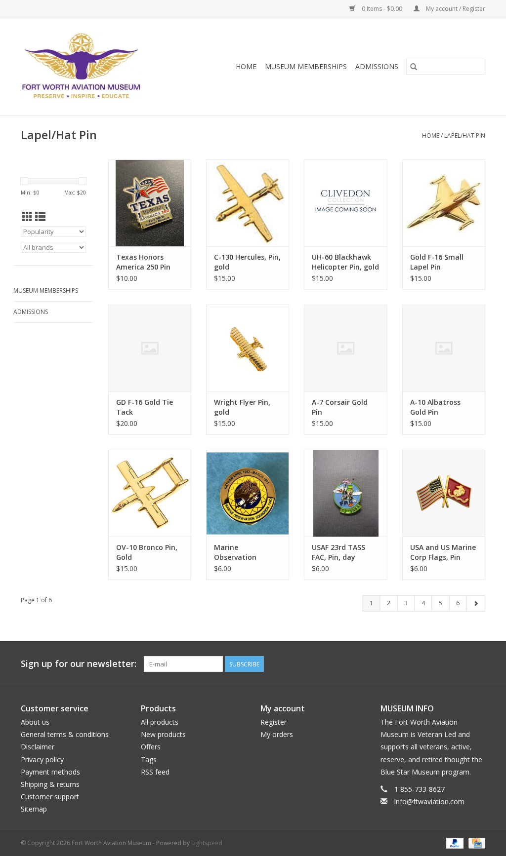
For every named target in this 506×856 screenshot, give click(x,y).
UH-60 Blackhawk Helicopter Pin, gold (345, 262)
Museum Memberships (306, 66)
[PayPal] (454, 842)
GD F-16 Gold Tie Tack (144, 407)
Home (246, 66)
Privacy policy (42, 759)
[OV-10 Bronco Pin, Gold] (149, 493)
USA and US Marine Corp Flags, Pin (443, 552)
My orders (276, 734)
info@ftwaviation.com (429, 801)
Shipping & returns (50, 784)
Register (273, 722)
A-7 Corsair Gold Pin (340, 407)
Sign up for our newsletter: (78, 664)
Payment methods (50, 772)
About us (35, 722)
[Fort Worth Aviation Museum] (96, 66)
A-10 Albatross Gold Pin (435, 407)
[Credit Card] (475, 842)
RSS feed (155, 772)
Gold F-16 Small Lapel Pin (437, 262)
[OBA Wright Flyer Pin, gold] (247, 348)
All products (159, 722)
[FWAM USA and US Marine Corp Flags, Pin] (443, 493)
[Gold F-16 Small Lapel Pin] (443, 202)
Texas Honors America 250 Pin (143, 262)
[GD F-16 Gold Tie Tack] (149, 348)
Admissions (376, 66)
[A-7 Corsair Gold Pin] (345, 348)
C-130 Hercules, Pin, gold (247, 262)
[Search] (413, 67)
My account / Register (454, 8)
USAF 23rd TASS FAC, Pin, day (338, 552)
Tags (149, 759)
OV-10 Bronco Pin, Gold (146, 552)
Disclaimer (37, 746)
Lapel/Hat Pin (464, 135)
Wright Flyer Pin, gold (242, 407)
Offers (151, 746)
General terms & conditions (65, 734)
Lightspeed (206, 843)
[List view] (40, 217)
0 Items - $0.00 (382, 8)
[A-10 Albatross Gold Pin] (443, 348)
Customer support (50, 796)
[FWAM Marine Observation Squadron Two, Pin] (247, 493)
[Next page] (475, 603)
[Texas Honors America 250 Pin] (149, 202)
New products (163, 734)
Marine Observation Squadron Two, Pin (246, 552)
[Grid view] (27, 217)
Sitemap (34, 809)
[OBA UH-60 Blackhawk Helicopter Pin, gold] (345, 202)
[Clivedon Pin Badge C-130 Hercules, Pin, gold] (247, 202)
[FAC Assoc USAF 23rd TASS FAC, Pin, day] (345, 493)
